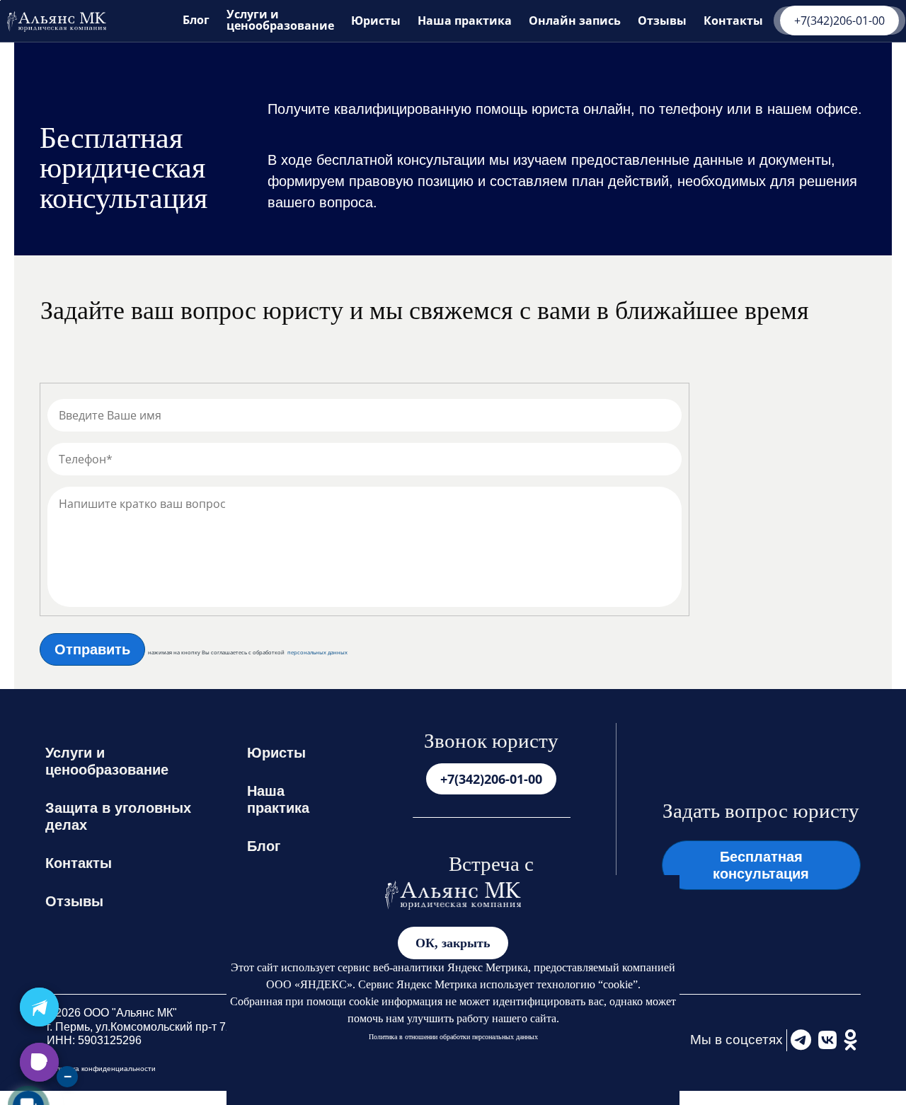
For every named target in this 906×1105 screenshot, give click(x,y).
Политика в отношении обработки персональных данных (453, 1037)
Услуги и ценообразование (280, 19)
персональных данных (317, 652)
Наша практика (465, 20)
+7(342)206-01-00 (839, 20)
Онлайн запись (575, 20)
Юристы (376, 20)
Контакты (733, 20)
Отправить (92, 649)
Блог (196, 20)
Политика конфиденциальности (101, 1068)
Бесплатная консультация (761, 865)
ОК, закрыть (453, 943)
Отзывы (662, 20)
